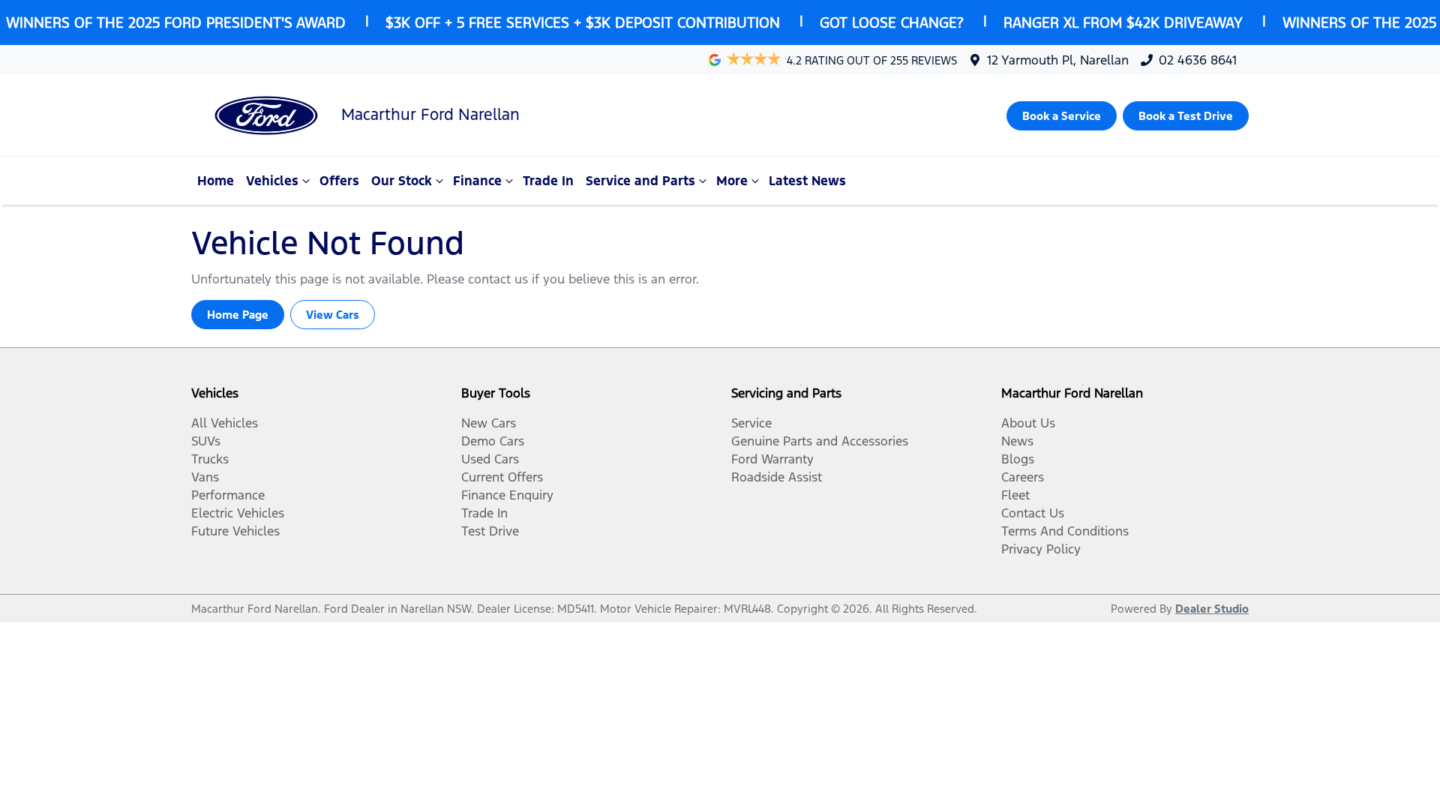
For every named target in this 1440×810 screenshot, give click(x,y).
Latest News (807, 180)
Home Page (237, 315)
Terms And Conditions (1065, 531)
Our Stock (401, 180)
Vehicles (272, 180)
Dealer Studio (1212, 609)
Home (215, 180)
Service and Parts (640, 180)
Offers (339, 180)
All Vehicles (224, 423)
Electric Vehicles (237, 513)
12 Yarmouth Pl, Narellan (1058, 60)
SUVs (205, 441)
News (1017, 441)
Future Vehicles (235, 531)
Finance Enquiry (507, 495)
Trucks (210, 459)
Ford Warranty (772, 459)
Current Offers (502, 477)
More (732, 180)
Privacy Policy (1041, 549)
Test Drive (490, 531)
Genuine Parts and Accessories (819, 441)
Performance (228, 495)
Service (751, 423)
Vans (205, 477)
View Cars (332, 315)
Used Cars (490, 459)
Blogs (1017, 459)
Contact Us (1032, 513)
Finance (477, 180)
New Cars (488, 423)
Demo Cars (492, 441)
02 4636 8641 (1198, 60)
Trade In (548, 180)
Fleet (1015, 495)
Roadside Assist (776, 477)
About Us (1028, 423)
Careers (1022, 477)
